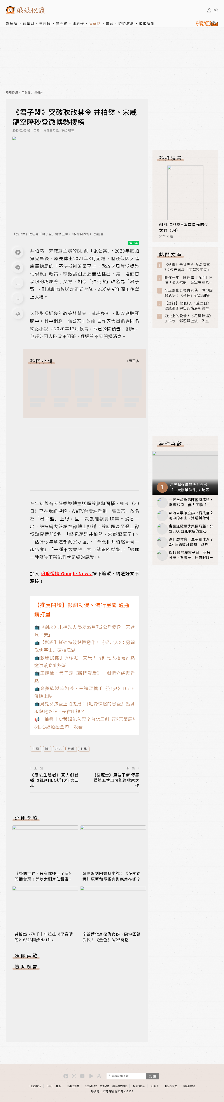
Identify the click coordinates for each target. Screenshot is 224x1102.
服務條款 (91, 1086)
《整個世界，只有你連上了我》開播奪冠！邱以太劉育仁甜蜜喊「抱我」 (44, 878)
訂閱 (152, 1076)
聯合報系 (139, 1086)
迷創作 (78, 23)
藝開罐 (62, 23)
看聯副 (28, 23)
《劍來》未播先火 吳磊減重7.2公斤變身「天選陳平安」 (187, 267)
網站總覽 (189, 1086)
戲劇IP (38, 92)
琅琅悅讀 (12, 92)
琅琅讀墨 (147, 23)
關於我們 (171, 1086)
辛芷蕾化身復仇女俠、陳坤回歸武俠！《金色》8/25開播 (111, 936)
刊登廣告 (35, 1086)
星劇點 (95, 23)
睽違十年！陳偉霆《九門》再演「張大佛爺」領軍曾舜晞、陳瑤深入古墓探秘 (188, 280)
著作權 (104, 1086)
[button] (17, 283)
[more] (133, 361)
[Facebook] (17, 252)
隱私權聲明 (119, 1086)
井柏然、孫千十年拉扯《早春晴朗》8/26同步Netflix (44, 936)
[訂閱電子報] (206, 23)
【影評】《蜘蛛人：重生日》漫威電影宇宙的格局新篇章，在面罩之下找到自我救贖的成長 (188, 306)
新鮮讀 (12, 23)
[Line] (17, 267)
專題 (110, 23)
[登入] (209, 10)
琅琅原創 (126, 23)
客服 (59, 1086)
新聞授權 (73, 1086)
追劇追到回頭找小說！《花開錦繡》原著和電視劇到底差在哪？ (111, 876)
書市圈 (45, 23)
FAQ (50, 1086)
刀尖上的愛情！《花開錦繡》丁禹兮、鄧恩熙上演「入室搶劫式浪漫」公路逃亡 (188, 318)
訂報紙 (155, 1086)
